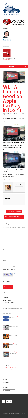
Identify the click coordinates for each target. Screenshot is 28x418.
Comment (5, 232)
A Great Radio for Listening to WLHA (14, 216)
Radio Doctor (7, 40)
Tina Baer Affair (15, 365)
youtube (10, 401)
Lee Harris (22, 113)
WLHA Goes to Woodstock (14, 211)
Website (4, 260)
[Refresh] (14, 273)
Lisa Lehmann (6, 374)
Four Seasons (6, 59)
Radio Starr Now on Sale (16, 374)
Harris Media (16, 414)
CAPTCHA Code (6, 281)
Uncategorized (10, 179)
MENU (12, 66)
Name (4, 249)
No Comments (6, 114)
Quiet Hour (11, 369)
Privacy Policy (22, 414)
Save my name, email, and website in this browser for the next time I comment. (14, 269)
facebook (3, 401)
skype (7, 401)
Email (4, 255)
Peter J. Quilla (6, 367)
